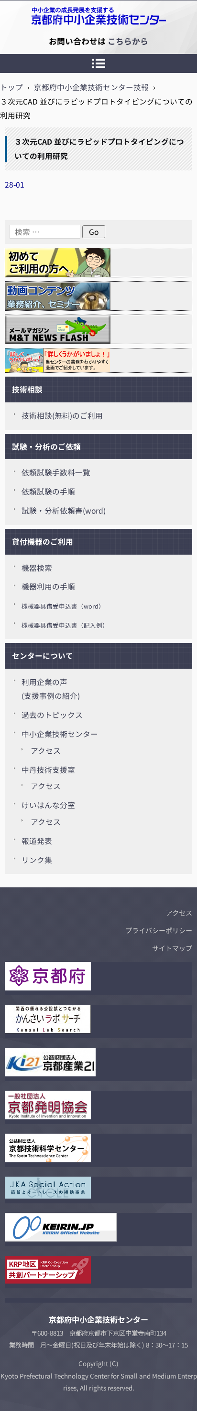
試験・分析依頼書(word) (64, 510)
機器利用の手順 (48, 586)
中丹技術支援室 (48, 769)
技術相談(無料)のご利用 (62, 415)
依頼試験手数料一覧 (56, 472)
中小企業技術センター (60, 733)
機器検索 (37, 567)
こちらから (128, 41)
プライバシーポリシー (158, 930)
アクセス (46, 750)
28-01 (14, 184)
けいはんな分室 (48, 805)
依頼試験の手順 (48, 491)
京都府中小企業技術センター (49, 40)
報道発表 (37, 840)
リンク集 (37, 859)
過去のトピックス (52, 714)
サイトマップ (172, 948)
